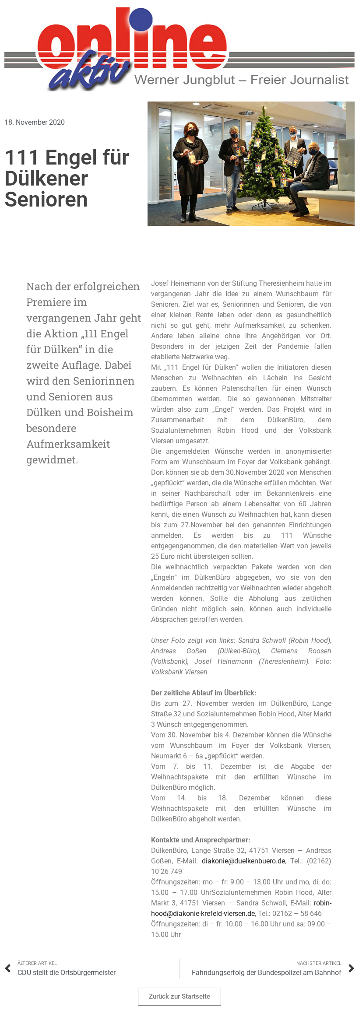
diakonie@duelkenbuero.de (243, 861)
